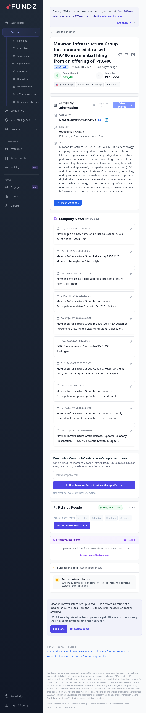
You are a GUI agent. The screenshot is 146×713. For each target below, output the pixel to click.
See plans (59, 629)
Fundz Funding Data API (58, 698)
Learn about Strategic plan (95, 555)
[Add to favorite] (120, 55)
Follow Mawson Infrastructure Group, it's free (94, 485)
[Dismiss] (134, 22)
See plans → (124, 22)
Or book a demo (79, 629)
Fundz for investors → (60, 656)
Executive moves (54, 707)
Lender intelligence (98, 703)
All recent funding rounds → (112, 651)
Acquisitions (70, 707)
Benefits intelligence (119, 703)
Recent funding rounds (58, 703)
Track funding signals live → (93, 656)
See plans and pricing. (110, 16)
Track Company (70, 202)
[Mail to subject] (126, 55)
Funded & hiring (79, 703)
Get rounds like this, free (70, 525)
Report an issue (103, 105)
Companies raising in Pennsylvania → (69, 651)
